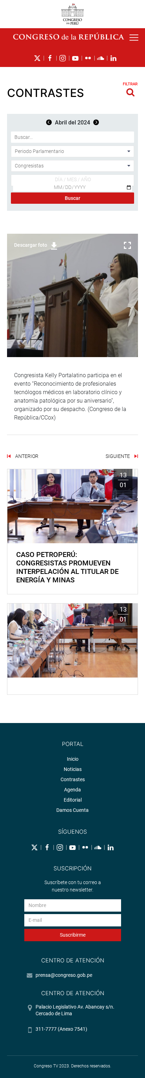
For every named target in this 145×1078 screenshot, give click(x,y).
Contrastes (73, 779)
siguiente (118, 456)
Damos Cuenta (72, 810)
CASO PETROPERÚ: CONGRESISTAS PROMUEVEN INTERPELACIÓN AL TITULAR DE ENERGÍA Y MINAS (67, 567)
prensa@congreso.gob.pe (64, 975)
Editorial (73, 800)
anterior (26, 456)
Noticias (73, 769)
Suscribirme (73, 935)
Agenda (72, 789)
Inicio (72, 759)
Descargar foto (30, 245)
